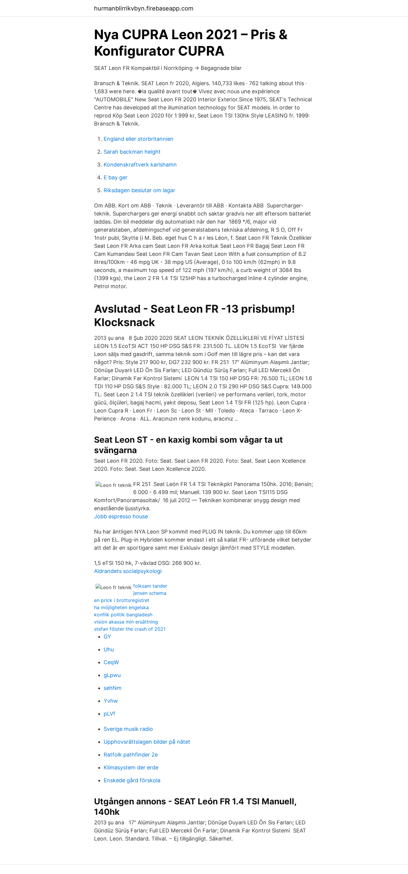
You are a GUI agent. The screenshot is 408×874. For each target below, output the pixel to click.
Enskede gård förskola (132, 780)
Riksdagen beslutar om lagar (139, 190)
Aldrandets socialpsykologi (128, 571)
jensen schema (149, 593)
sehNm (113, 688)
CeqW (111, 662)
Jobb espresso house (121, 516)
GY (107, 636)
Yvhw (111, 701)
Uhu (109, 649)
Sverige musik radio (128, 729)
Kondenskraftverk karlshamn (140, 164)
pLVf (109, 713)
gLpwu (112, 675)
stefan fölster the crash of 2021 (129, 629)
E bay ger (116, 177)
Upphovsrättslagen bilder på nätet (147, 742)
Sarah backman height (132, 152)
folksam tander (150, 586)
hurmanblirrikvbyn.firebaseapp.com (143, 8)
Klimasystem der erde (131, 767)
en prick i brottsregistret (121, 600)
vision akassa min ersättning (126, 622)
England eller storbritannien (139, 139)
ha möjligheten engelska (121, 607)
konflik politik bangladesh (123, 615)
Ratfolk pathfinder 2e (131, 754)
